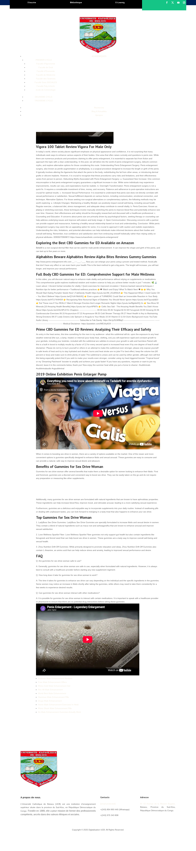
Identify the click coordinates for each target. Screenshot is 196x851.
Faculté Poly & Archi (46, 86)
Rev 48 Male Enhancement (50, 689)
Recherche (99, 107)
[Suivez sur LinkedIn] (159, 817)
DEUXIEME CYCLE (43, 97)
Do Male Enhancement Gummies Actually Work (59, 712)
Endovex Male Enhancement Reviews (55, 678)
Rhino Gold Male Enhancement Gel (54, 686)
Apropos (99, 115)
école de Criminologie (46, 90)
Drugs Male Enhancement (50, 701)
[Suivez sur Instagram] (184, 2)
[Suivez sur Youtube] (178, 2)
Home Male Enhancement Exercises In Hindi (58, 704)
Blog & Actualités (99, 111)
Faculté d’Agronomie (45, 64)
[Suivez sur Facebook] (167, 2)
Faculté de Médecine (45, 75)
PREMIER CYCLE (44, 60)
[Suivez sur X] (172, 2)
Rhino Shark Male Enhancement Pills (55, 708)
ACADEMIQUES (99, 56)
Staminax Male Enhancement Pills (53, 697)
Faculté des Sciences (45, 78)
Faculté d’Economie (46, 71)
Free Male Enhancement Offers (52, 682)
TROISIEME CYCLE (44, 100)
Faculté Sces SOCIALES (46, 82)
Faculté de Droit (45, 67)
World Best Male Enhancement (52, 693)
